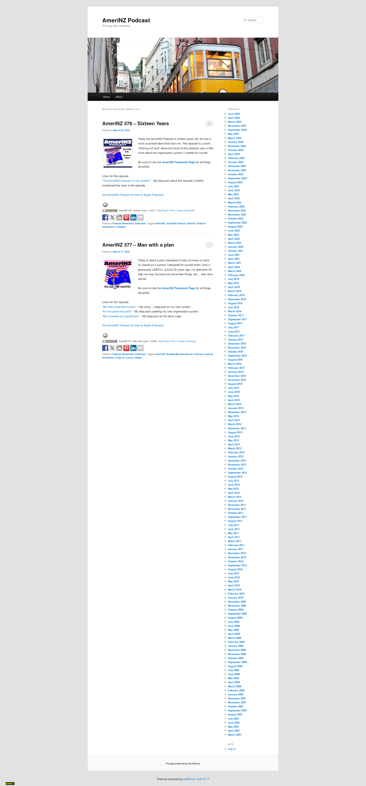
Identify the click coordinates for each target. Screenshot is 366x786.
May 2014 (233, 416)
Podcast (191, 223)
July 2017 (233, 327)
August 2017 (235, 323)
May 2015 (233, 396)
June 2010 (234, 577)
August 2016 (235, 359)
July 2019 (233, 279)
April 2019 (234, 287)
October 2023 (235, 174)
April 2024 (234, 154)
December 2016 (237, 343)
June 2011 (234, 529)
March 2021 (234, 263)
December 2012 (237, 460)
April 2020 (234, 267)
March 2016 (234, 364)
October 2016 (235, 351)
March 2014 (234, 424)
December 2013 (237, 428)
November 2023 (237, 170)
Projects (119, 357)
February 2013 (236, 452)
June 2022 (234, 230)
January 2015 (235, 408)
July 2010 (233, 573)
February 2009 (236, 642)
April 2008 (234, 682)
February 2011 (236, 545)
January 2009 (235, 646)
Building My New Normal (179, 354)
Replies (121, 226)
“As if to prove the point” (117, 311)
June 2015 (234, 392)
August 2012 (235, 476)
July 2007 (233, 718)
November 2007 (237, 702)
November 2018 (237, 299)
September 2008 (237, 662)
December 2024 (237, 146)
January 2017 (235, 339)
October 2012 (235, 468)
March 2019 (234, 291)
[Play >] (105, 205)
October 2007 (235, 706)
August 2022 (235, 226)
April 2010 (234, 585)
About (119, 96)
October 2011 (235, 513)
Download (189, 210)
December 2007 (237, 698)
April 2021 (234, 259)
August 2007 (235, 714)
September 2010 (237, 565)
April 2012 (234, 493)
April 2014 (234, 420)
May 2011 (233, 533)
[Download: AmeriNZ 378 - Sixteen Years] (109, 210)
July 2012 (233, 480)
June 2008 (234, 674)
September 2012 (237, 472)
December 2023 (237, 166)
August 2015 (235, 384)
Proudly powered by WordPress (183, 763)
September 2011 (237, 517)
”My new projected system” (119, 307)
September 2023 (237, 178)
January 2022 (235, 247)
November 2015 (237, 380)
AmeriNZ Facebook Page (178, 162)
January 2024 (235, 162)
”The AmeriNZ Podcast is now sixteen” (126, 180)
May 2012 (233, 488)
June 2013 (234, 436)
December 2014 (237, 412)
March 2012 (234, 497)
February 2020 (236, 275)
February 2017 (236, 335)
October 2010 (235, 561)
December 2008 (237, 650)
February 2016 (236, 368)
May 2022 (233, 234)
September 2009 (237, 613)
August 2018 (235, 303)
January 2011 (235, 549)
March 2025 (234, 138)
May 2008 (233, 678)
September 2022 (237, 222)
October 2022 (235, 218)
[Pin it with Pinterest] (126, 217)
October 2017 (235, 315)
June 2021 (234, 255)
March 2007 (234, 734)
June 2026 (234, 113)
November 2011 (237, 509)
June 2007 (234, 722)
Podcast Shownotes (123, 223)
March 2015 (234, 404)
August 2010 (235, 569)
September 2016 (237, 355)
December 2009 (237, 601)
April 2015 (234, 400)
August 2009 (235, 617)
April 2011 (234, 537)
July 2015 (233, 388)
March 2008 (234, 686)
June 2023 (234, 190)
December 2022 (237, 210)
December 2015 (237, 376)
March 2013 (234, 448)
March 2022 (234, 243)
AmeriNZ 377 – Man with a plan (138, 244)
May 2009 (233, 630)
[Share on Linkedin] (133, 217)
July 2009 (233, 622)
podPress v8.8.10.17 (196, 779)
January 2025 (235, 142)
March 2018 (234, 311)
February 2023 (236, 206)
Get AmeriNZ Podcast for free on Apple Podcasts (133, 195)
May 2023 (233, 194)
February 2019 (236, 295)
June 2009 (234, 626)
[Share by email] (140, 217)
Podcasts (140, 223)
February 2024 (236, 158)
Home (106, 96)
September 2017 (237, 319)
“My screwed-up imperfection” (121, 316)
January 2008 (235, 694)
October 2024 (235, 150)
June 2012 (234, 484)
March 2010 (234, 589)
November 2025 (237, 126)
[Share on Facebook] (105, 217)
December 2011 (237, 505)
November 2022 (237, 214)
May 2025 (233, 134)
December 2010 (237, 553)
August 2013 (235, 432)
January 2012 (235, 501)
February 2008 (236, 690)
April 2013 (234, 444)
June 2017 (234, 331)
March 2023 (234, 202)
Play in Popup (176, 210)
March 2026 (234, 121)
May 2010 (233, 581)
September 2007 (237, 710)
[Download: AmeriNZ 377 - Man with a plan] (109, 341)
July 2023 (233, 186)
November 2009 (237, 605)
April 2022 (234, 238)
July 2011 (233, 525)
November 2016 (237, 347)
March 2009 (234, 638)
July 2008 (233, 670)
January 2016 (235, 372)
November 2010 (237, 557)
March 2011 (234, 541)
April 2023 (234, 198)
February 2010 (236, 593)
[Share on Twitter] (112, 217)
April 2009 (234, 634)
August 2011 (235, 521)
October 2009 (235, 609)
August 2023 (235, 182)
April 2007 (234, 730)
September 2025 (237, 130)
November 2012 (237, 464)
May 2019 (233, 283)
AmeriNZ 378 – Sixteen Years (135, 123)
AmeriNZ (160, 223)
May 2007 (233, 726)
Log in (232, 748)
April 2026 (234, 117)
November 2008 (237, 654)
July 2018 (233, 307)
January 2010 (235, 597)
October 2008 (235, 658)
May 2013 (233, 440)
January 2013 (235, 456)
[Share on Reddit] (119, 217)
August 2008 (235, 666)
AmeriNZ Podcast (126, 20)
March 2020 (234, 271)
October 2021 (235, 251)
